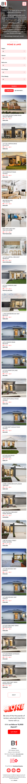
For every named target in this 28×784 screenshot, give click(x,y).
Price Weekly (5, 76)
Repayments (19, 90)
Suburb (3, 55)
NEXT (14, 695)
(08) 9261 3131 (19, 754)
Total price (9, 90)
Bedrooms (4, 62)
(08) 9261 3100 (17, 756)
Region (3, 48)
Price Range (5, 69)
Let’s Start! (14, 732)
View (14, 109)
